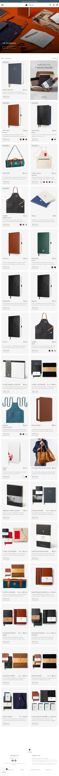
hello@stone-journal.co (14, 758)
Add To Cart (6, 96)
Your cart (57, 5)
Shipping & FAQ (34, 769)
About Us (48, 769)
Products (11, 769)
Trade (22, 769)
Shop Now (43, 96)
